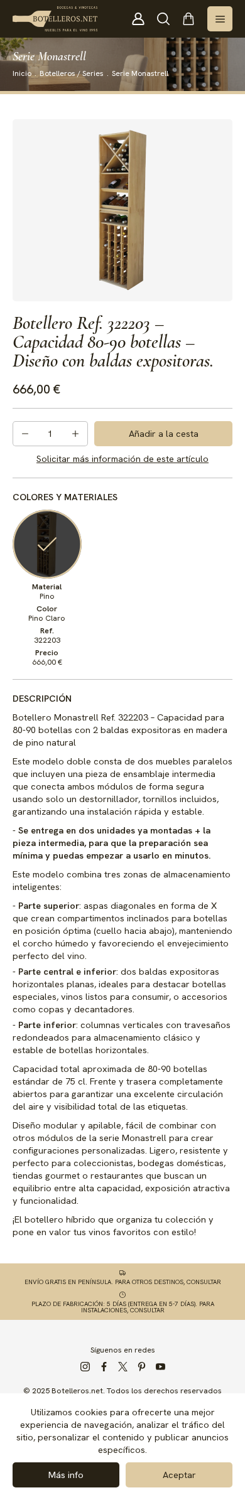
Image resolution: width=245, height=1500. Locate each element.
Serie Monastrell (140, 73)
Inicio (22, 73)
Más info (66, 1475)
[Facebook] (103, 1367)
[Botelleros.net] (55, 18)
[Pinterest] (141, 1367)
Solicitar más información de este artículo (122, 458)
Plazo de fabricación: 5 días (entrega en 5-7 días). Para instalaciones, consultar (122, 1307)
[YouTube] (160, 1367)
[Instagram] (85, 1367)
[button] (163, 19)
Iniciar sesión (138, 19)
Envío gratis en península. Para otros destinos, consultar (122, 1281)
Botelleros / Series (72, 73)
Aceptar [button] (179, 1475)
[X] (122, 1367)
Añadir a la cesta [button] (164, 433)
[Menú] (219, 18)
